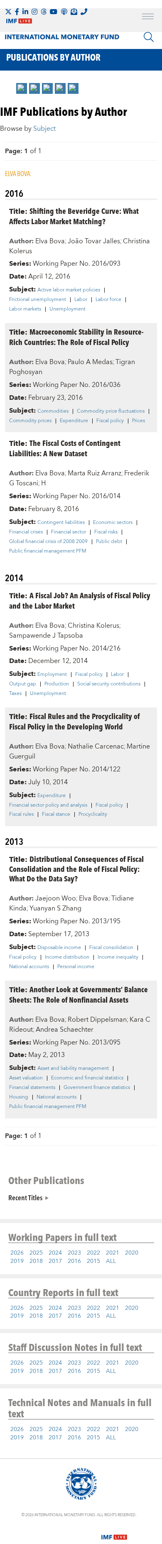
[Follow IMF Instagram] (34, 11)
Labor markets (25, 309)
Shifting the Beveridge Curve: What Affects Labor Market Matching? (74, 216)
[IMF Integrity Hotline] (84, 11)
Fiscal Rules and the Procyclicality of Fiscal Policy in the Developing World (74, 721)
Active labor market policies (68, 290)
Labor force (108, 299)
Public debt (109, 541)
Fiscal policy (110, 420)
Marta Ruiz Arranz (94, 473)
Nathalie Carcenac (96, 746)
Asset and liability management (73, 1068)
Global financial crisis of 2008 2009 (48, 541)
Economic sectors (113, 522)
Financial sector (68, 532)
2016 (74, 1261)
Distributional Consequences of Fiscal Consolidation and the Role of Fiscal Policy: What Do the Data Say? (76, 868)
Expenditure (74, 420)
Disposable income (59, 947)
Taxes (15, 693)
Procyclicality (93, 814)
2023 (74, 1253)
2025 (36, 1253)
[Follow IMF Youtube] (53, 11)
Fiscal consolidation (111, 947)
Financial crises (26, 532)
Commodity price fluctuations (111, 411)
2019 (17, 1261)
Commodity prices (30, 420)
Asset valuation (26, 1078)
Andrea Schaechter (64, 1029)
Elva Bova (50, 241)
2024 (55, 1253)
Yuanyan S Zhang (55, 908)
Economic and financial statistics (87, 1078)
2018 (36, 1261)
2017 (55, 1261)
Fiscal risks (106, 532)
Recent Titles (25, 1197)
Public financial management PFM (47, 551)
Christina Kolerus (93, 625)
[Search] (149, 37)
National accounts (29, 966)
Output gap (22, 684)
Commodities (53, 411)
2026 (17, 1253)
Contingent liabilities (61, 522)
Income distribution (67, 957)
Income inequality (118, 957)
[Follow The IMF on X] (8, 11)
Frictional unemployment (37, 299)
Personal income (75, 966)
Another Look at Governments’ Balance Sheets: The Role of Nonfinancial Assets (78, 994)
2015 (93, 1261)
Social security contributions (108, 684)
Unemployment (67, 309)
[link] (21, 88)
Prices (138, 420)
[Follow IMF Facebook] (17, 11)
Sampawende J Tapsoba (46, 635)
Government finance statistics (97, 1087)
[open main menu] (148, 17)
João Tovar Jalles (94, 241)
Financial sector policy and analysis (48, 805)
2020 (131, 1253)
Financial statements (32, 1087)
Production (56, 684)
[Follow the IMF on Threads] (44, 11)
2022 (93, 1253)
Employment (52, 674)
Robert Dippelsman (97, 1019)
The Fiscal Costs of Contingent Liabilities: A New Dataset (64, 448)
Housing (18, 1097)
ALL (111, 1261)
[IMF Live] (114, 1532)
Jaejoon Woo (55, 898)
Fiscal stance (56, 814)
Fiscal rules (21, 814)
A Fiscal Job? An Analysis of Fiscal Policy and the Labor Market (79, 600)
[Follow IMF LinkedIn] (25, 11)
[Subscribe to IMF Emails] (74, 11)
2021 (112, 1253)
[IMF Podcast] (64, 11)
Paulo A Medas (90, 362)
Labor (80, 299)
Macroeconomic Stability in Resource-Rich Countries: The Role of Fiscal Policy (76, 336)
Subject (44, 129)
